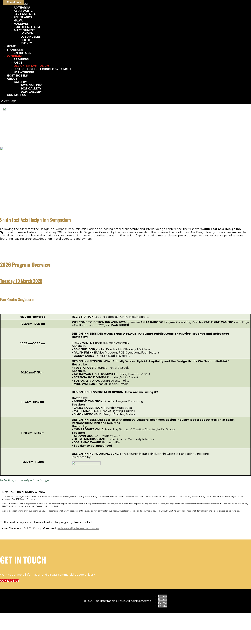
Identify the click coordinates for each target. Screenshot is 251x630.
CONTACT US (9, 580)
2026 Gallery (31, 85)
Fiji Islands (23, 17)
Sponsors (15, 49)
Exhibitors (22, 53)
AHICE (18, 62)
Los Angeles (30, 36)
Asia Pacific (23, 10)
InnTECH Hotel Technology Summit (42, 69)
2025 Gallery (30, 88)
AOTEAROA (22, 7)
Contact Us (16, 95)
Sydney (26, 43)
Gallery (20, 82)
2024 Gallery (31, 91)
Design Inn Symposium (31, 66)
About (12, 78)
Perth (25, 40)
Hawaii (19, 20)
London (26, 33)
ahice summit (24, 30)
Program (14, 56)
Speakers (21, 59)
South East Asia (27, 27)
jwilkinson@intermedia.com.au (78, 528)
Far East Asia (25, 14)
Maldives (21, 23)
